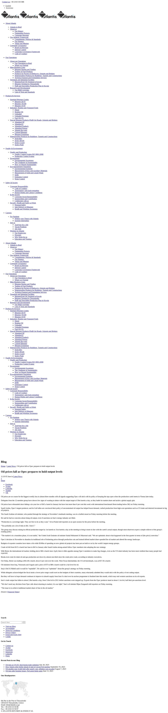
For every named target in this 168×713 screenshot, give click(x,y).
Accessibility (10, 628)
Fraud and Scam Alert (13, 635)
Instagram (9, 652)
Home (3, 466)
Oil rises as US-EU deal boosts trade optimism (22, 665)
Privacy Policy (10, 633)
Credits (8, 637)
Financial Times (13, 592)
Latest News (11, 466)
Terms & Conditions (12, 630)
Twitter (8, 648)
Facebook (9, 650)
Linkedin (8, 654)
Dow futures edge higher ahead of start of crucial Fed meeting (27, 667)
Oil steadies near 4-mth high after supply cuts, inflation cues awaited (30, 669)
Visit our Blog (10, 626)
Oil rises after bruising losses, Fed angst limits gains (24, 671)
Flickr (7, 656)
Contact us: (6, 2)
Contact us (9, 646)
